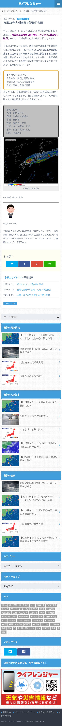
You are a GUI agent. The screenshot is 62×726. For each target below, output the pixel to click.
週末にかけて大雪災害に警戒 (30, 284)
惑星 (9, 628)
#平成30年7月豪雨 (9, 616)
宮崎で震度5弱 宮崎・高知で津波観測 (34, 289)
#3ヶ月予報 (23, 605)
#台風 (42, 609)
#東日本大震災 (50, 616)
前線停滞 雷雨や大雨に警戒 (34, 415)
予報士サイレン (12, 277)
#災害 (19, 620)
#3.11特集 (13, 605)
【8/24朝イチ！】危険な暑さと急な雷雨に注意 (38, 404)
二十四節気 (55, 624)
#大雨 (42, 613)
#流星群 (12, 620)
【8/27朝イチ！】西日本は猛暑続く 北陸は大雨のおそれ (38, 445)
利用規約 (7, 712)
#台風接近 (6, 613)
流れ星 (20, 628)
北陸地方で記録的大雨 (31, 362)
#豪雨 (4, 624)
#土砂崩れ (23, 613)
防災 (53, 628)
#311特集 (40, 605)
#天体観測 (51, 613)
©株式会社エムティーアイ (35, 721)
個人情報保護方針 (46, 712)
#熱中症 (27, 620)
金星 (38, 628)
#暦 (40, 616)
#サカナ (5, 609)
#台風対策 (51, 609)
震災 (4, 632)
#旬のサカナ (24, 616)
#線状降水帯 (50, 620)
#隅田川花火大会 (15, 624)
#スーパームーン (17, 609)
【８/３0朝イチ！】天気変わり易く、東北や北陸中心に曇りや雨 (37, 336)
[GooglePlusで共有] (37, 264)
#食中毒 (36, 624)
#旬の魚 (34, 616)
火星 (33, 628)
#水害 (4, 620)
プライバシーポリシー (25, 712)
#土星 (14, 613)
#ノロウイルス (31, 609)
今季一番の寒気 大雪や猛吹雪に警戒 (33, 295)
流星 (27, 628)
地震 (4, 628)
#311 (32, 605)
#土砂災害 (33, 613)
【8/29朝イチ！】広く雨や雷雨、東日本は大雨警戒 (38, 512)
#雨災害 (27, 624)
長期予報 (46, 628)
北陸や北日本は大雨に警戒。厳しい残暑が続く (38, 350)
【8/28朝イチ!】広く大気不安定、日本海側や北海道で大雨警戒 (39, 539)
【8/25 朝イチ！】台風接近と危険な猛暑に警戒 (38, 458)
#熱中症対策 (37, 620)
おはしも (44, 624)
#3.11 (4, 605)
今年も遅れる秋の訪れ (31, 375)
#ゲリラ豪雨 (51, 605)
